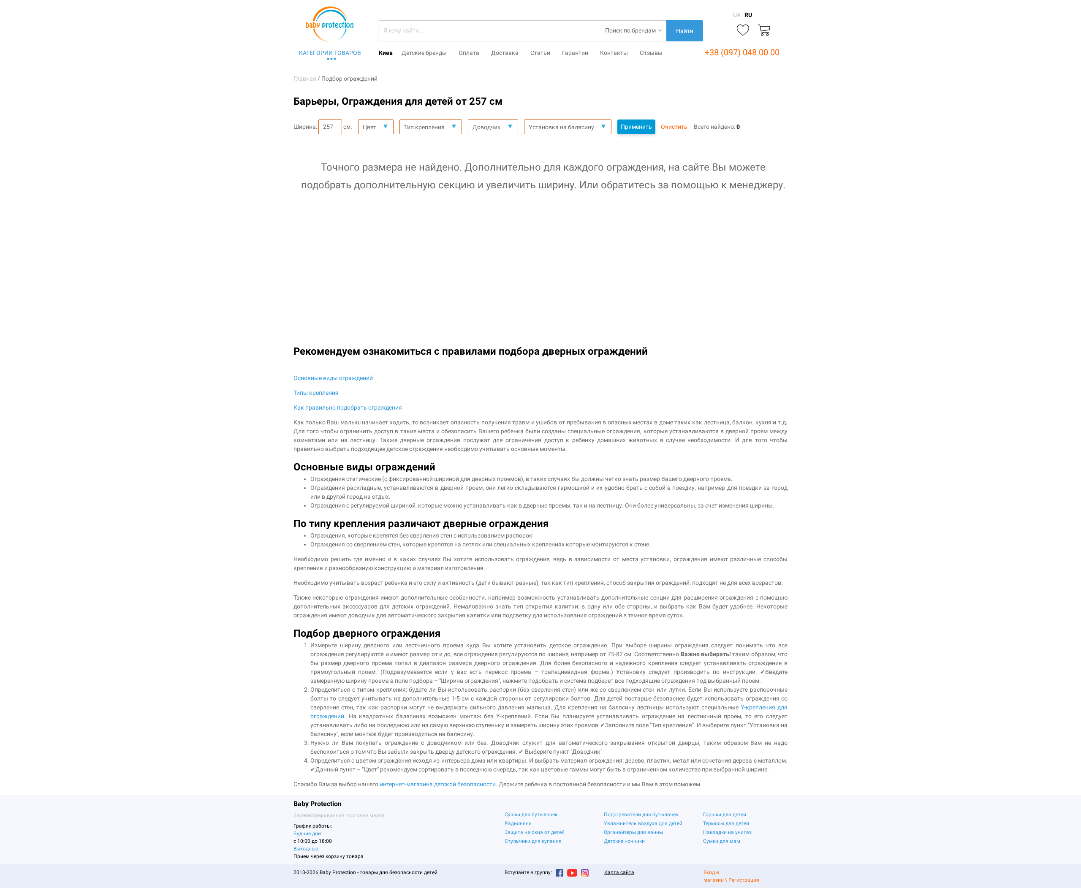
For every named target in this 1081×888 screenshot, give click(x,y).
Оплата (469, 52)
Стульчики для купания (533, 841)
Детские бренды (424, 52)
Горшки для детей (724, 814)
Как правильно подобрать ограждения (347, 407)
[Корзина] (764, 30)
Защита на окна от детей (535, 832)
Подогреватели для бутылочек (641, 814)
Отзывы (651, 52)
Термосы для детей (726, 823)
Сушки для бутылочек (531, 814)
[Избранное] (743, 30)
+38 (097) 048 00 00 (742, 52)
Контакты (614, 52)
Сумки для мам (721, 841)
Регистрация (743, 880)
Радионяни (518, 823)
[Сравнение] (722, 30)
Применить (636, 126)
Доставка (505, 52)
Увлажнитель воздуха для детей (643, 823)
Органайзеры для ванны (633, 832)
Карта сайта (619, 872)
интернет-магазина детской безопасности (438, 784)
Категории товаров (330, 52)
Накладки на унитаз (727, 832)
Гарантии (575, 52)
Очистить (674, 126)
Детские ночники (624, 841)
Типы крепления (316, 392)
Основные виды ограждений (333, 378)
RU (748, 14)
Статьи (540, 52)
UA (737, 14)
